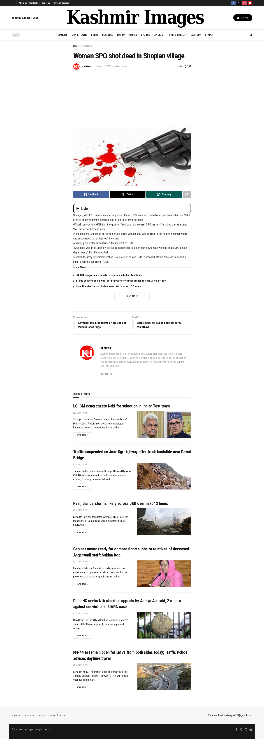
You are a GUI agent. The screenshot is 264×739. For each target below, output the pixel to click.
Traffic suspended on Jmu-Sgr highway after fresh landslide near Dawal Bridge (121, 280)
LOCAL (94, 34)
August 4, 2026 (81, 413)
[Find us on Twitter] (239, 3)
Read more (84, 435)
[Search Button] (251, 35)
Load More (132, 296)
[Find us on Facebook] (233, 3)
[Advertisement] (132, 96)
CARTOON (196, 34)
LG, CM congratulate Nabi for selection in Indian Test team (109, 275)
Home (75, 46)
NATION (121, 34)
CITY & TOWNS (79, 34)
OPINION (158, 34)
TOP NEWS (62, 34)
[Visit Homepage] (135, 18)
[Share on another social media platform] (187, 194)
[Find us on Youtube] (250, 3)
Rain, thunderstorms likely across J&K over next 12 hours (108, 286)
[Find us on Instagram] (244, 3)
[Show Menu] (13, 3)
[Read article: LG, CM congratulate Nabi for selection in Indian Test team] (164, 424)
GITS (48, 729)
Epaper (244, 17)
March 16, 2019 (104, 66)
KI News (88, 66)
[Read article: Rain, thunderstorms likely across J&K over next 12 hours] (164, 521)
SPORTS (145, 34)
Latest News (86, 46)
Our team (46, 3)
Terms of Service (60, 3)
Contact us (34, 3)
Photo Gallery (178, 34)
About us (23, 3)
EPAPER (209, 34)
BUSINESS (107, 34)
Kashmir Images (26, 729)
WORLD (133, 34)
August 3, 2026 (81, 464)
